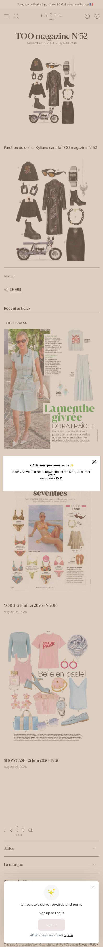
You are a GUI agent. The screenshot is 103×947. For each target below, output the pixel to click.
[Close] (94, 462)
